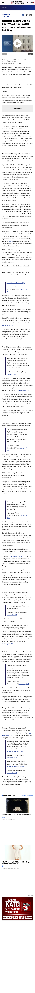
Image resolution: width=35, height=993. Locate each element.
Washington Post (24, 390)
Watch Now (30, 2)
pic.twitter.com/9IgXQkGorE (15, 766)
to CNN (10, 241)
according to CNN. (8, 644)
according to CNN (7, 325)
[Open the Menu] (2, 2)
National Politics (6, 15)
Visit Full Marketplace (27, 795)
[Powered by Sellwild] (30, 895)
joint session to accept (16, 556)
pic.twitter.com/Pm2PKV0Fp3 (16, 283)
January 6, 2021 (12, 374)
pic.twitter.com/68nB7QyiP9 (15, 751)
